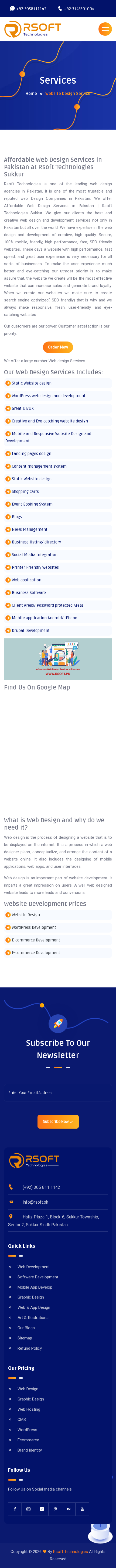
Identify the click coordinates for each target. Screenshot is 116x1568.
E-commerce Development (36, 940)
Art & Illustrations (33, 1317)
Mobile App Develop (35, 1287)
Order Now (58, 347)
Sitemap (25, 1338)
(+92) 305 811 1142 (41, 1187)
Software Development (38, 1277)
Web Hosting (29, 1409)
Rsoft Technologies (70, 1551)
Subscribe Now (56, 1121)
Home (31, 93)
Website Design (26, 914)
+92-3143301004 (79, 8)
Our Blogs (26, 1327)
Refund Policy (30, 1348)
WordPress (27, 1429)
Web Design (28, 1388)
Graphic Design (31, 1297)
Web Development (34, 1266)
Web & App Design (34, 1307)
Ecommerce (28, 1440)
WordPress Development (34, 927)
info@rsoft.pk (35, 1202)
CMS (22, 1419)
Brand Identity (30, 1450)
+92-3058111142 (31, 8)
